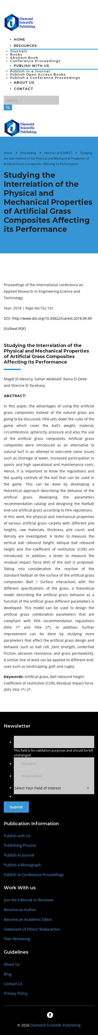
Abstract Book (24, 58)
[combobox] (54, 788)
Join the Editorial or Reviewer (29, 900)
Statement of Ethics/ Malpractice (32, 929)
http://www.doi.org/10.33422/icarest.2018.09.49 (52, 318)
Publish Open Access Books (38, 74)
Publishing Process (20, 845)
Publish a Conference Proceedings (45, 78)
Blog (8, 974)
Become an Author (20, 909)
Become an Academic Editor (28, 919)
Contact (23, 89)
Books (16, 54)
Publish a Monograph (22, 864)
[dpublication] (20, 22)
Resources (25, 46)
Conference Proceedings (35, 61)
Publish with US (31, 66)
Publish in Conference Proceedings (34, 874)
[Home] (21, 127)
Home (19, 39)
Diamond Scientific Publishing (55, 1025)
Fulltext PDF (15, 328)
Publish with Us (17, 835)
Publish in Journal (19, 855)
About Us (24, 82)
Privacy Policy (16, 993)
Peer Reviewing (17, 938)
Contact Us (13, 983)
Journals (18, 51)
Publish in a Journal (30, 71)
